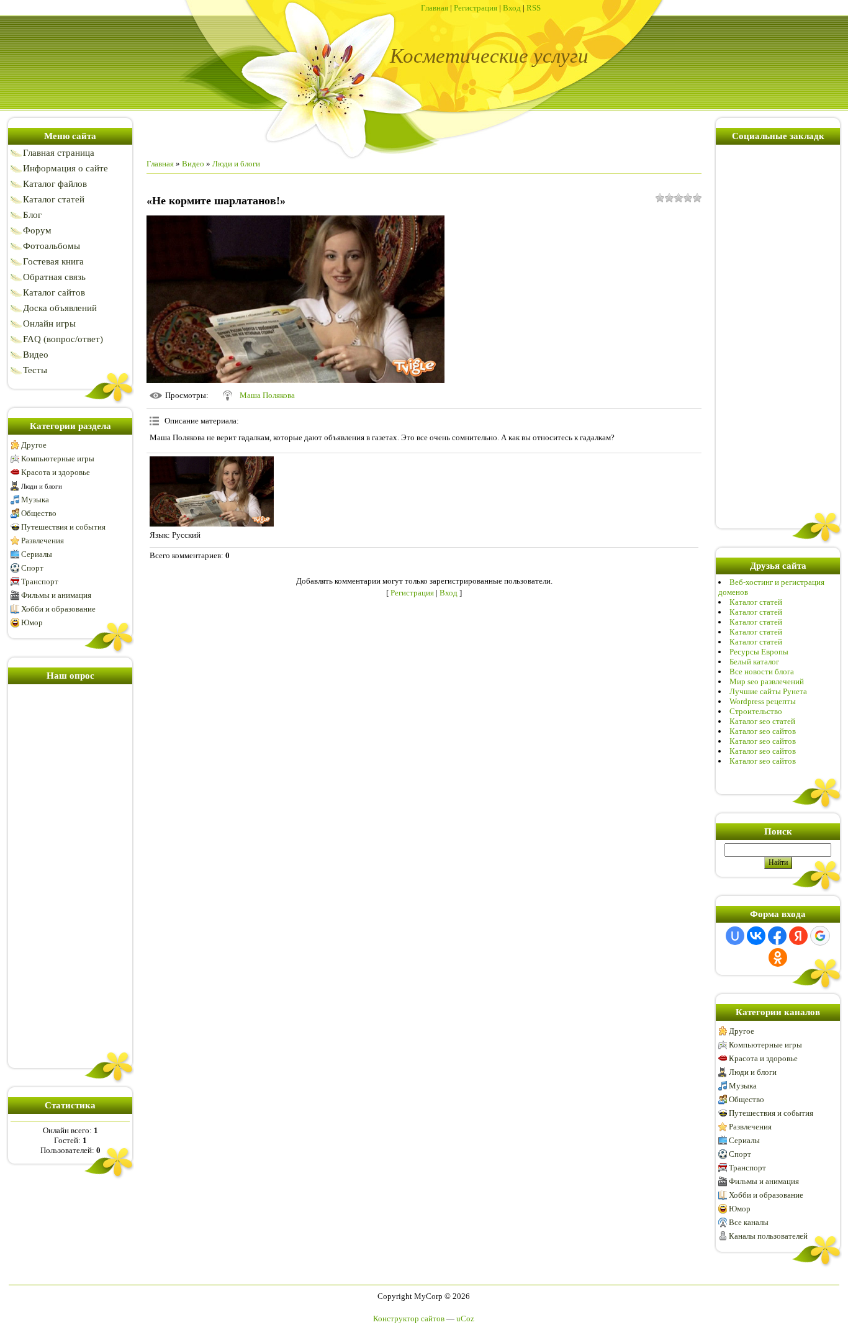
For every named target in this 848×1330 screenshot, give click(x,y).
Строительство (755, 711)
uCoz (465, 1318)
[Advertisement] (70, 873)
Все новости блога (761, 671)
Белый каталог (754, 661)
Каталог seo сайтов (762, 731)
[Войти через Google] (820, 936)
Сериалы (36, 554)
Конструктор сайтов (408, 1318)
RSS (533, 7)
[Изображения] (212, 491)
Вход (512, 7)
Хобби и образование (58, 608)
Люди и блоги (41, 486)
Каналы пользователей (768, 1236)
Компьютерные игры (57, 458)
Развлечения (42, 540)
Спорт (32, 567)
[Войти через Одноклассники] (778, 957)
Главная (434, 7)
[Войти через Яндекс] (798, 935)
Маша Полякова (267, 395)
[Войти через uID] (735, 935)
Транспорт (39, 581)
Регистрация (475, 7)
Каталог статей (755, 602)
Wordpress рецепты (762, 701)
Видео (193, 163)
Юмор (32, 622)
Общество (38, 513)
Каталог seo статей (762, 721)
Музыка (35, 499)
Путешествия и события (63, 527)
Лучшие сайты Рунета (768, 691)
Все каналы (749, 1222)
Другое (34, 445)
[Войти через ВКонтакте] (756, 935)
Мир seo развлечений (766, 681)
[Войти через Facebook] (777, 935)
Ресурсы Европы (758, 651)
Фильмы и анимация (56, 595)
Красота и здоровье (55, 472)
